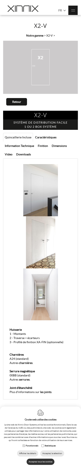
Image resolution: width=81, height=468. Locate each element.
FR (60, 10)
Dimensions (59, 145)
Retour (16, 101)
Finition (43, 145)
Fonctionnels (32, 446)
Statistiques (50, 446)
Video (8, 154)
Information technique (19, 145)
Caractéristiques (45, 137)
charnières (26, 363)
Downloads (23, 154)
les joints (46, 392)
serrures (24, 379)
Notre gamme (34, 35)
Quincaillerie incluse (18, 137)
